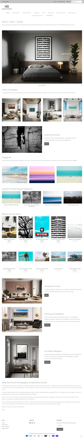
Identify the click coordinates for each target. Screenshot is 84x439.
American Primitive (60, 12)
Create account (61, 1)
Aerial (44, 12)
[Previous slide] (35, 85)
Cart (69, 1)
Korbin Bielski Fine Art (41, 433)
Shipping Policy (5, 428)
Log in (55, 1)
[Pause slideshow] (81, 85)
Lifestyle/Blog (49, 15)
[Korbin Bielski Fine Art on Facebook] (30, 423)
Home (7, 12)
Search (3, 422)
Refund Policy (5, 424)
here (75, 160)
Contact (47, 325)
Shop (72, 59)
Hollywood (36, 12)
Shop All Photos (72, 12)
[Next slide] (48, 85)
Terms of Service (5, 426)
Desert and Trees (27, 12)
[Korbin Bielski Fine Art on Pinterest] (32, 423)
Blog (46, 295)
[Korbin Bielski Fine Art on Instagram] (34, 423)
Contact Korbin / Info (38, 15)
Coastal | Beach (15, 12)
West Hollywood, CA (51, 433)
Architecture (51, 12)
